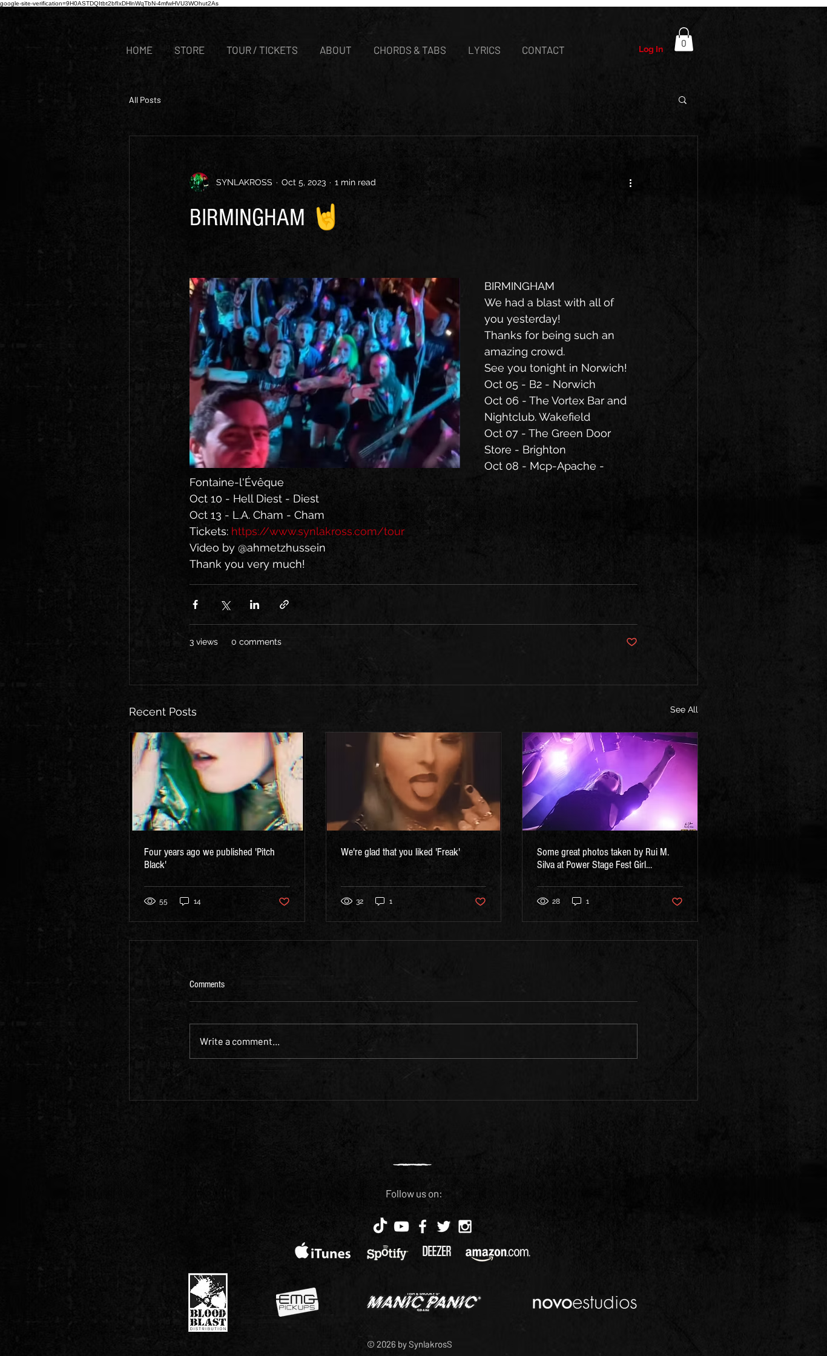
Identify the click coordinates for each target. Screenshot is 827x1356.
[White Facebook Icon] (423, 1226)
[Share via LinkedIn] (254, 604)
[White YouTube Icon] (401, 1226)
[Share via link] (284, 604)
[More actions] (630, 182)
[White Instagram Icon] (465, 1226)
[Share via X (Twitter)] (225, 604)
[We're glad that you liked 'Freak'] (413, 781)
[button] (684, 39)
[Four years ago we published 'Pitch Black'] (217, 781)
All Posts (145, 99)
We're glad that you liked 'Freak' (400, 852)
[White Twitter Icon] (444, 1226)
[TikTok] (380, 1226)
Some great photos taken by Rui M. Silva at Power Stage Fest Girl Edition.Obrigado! (603, 858)
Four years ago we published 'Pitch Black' (209, 858)
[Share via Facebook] (195, 604)
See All (684, 709)
